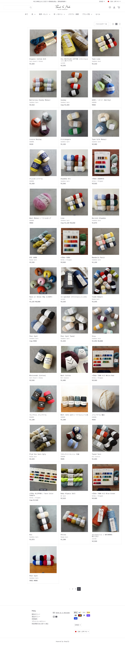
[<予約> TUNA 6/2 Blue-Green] (105, 481)
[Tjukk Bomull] (105, 284)
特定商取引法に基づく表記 (40, 624)
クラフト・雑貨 (73, 14)
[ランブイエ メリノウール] (43, 403)
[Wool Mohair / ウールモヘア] (43, 206)
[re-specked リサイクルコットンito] (74, 284)
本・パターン (58, 14)
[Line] (74, 206)
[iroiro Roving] (43, 127)
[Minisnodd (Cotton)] (43, 363)
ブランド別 (86, 14)
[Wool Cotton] (74, 363)
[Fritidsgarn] (74, 127)
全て (26, 14)
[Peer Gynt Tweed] (74, 324)
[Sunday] (74, 88)
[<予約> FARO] (74, 245)
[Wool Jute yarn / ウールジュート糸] (74, 403)
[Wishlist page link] (110, 7)
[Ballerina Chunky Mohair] (43, 88)
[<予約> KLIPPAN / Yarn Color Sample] (43, 482)
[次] (79, 589)
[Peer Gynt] (43, 324)
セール (98, 14)
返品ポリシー (36, 616)
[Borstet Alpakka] (105, 206)
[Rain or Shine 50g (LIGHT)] (43, 284)
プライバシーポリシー (39, 621)
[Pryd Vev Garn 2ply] (43, 442)
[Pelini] (74, 522)
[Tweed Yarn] (105, 442)
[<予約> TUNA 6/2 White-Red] (105, 363)
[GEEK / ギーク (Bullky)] (105, 88)
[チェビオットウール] (43, 166)
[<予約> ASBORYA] (105, 166)
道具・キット (44, 14)
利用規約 (34, 619)
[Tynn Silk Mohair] (105, 127)
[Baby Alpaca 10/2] (74, 481)
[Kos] (43, 522)
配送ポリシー (36, 614)
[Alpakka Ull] (74, 166)
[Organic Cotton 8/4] (43, 47)
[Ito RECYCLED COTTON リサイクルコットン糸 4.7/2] (74, 47)
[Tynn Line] (105, 47)
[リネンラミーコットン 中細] (74, 442)
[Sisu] (105, 324)
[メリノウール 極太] (105, 403)
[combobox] (18, 7)
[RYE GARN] (43, 245)
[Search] (31, 7)
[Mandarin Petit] (105, 245)
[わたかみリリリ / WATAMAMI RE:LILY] (105, 523)
